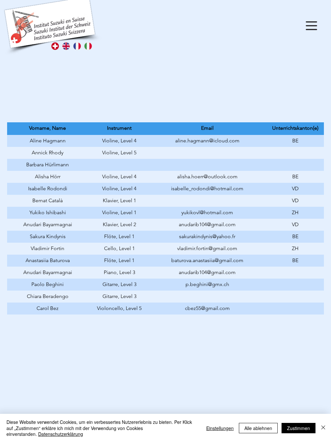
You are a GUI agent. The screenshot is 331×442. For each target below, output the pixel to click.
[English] (65, 46)
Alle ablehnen (258, 428)
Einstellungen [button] (220, 428)
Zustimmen (298, 428)
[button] (311, 25)
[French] (76, 46)
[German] (55, 46)
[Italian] (87, 46)
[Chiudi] (323, 428)
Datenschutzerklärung (60, 434)
